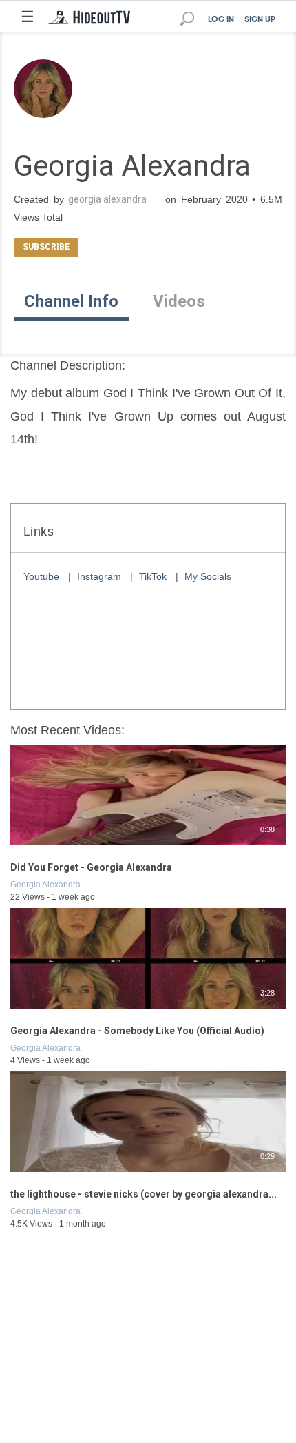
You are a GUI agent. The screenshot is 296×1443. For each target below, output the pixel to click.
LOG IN (221, 20)
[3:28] (148, 1009)
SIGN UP (259, 20)
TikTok (153, 576)
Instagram (99, 576)
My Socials (207, 576)
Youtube (41, 576)
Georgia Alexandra (45, 884)
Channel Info (71, 301)
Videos (179, 301)
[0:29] (148, 1173)
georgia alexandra (107, 199)
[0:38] (148, 846)
